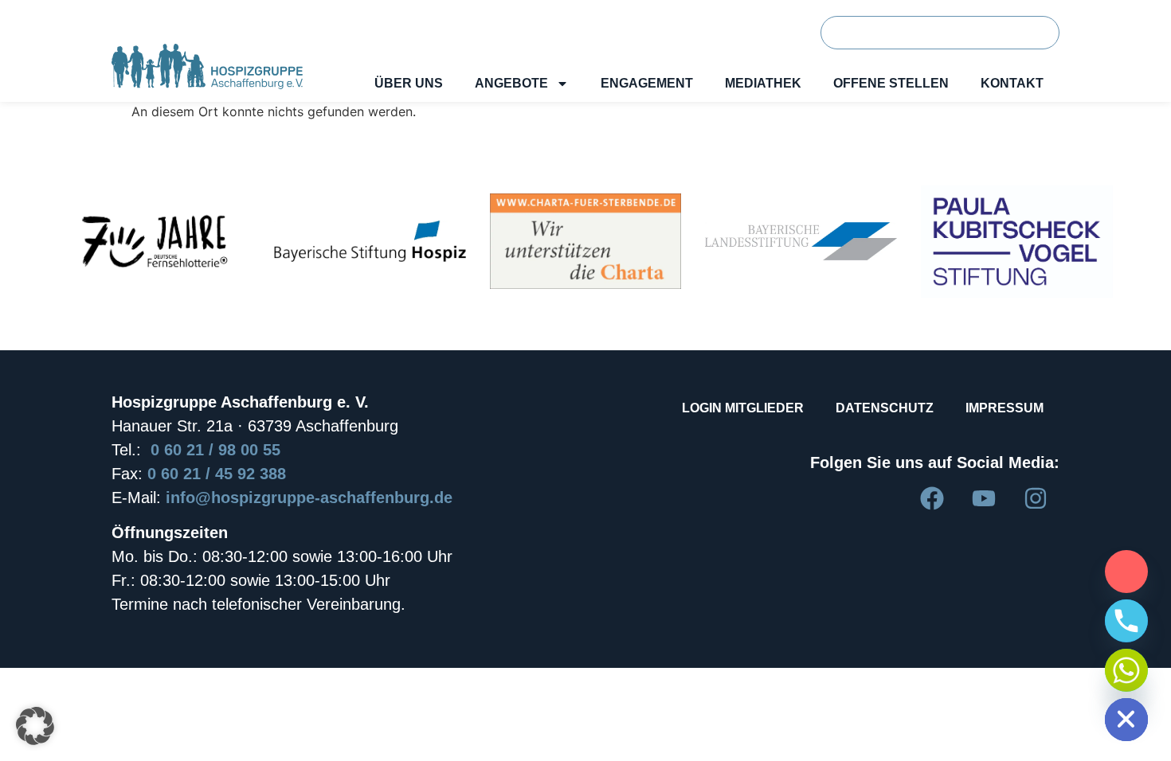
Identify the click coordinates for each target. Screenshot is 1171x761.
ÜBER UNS (408, 83)
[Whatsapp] (1126, 670)
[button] (35, 726)
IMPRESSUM (1004, 408)
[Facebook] (932, 498)
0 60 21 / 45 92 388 (216, 473)
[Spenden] (1126, 571)
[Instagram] (1035, 498)
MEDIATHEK (763, 83)
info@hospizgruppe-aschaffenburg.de (309, 497)
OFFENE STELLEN (891, 83)
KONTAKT (1012, 83)
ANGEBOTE (511, 83)
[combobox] (913, 33)
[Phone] (1126, 620)
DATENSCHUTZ (885, 408)
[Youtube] (984, 498)
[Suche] (1032, 33)
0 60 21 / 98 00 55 (215, 450)
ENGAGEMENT (647, 83)
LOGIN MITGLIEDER (743, 408)
